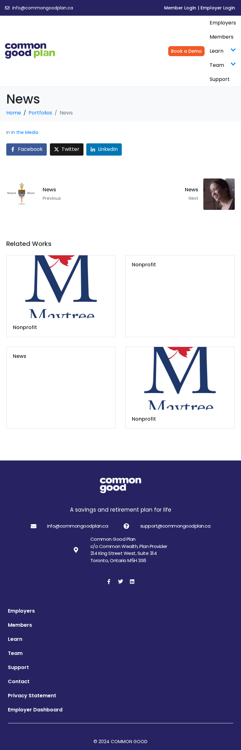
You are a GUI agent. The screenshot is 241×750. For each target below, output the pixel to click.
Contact (18, 681)
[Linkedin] (132, 582)
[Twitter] (120, 582)
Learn (216, 51)
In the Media (24, 132)
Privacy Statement (32, 695)
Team (217, 65)
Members (221, 36)
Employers (223, 22)
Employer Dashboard (35, 709)
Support (220, 79)
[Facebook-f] (109, 582)
